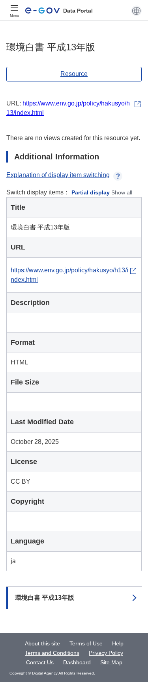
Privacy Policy (106, 653)
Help (118, 643)
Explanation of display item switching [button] (58, 175)
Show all (121, 192)
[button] (136, 11)
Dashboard (77, 662)
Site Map (111, 662)
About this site (42, 643)
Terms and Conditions (52, 653)
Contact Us (40, 662)
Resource (74, 73)
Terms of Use (86, 643)
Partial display (90, 192)
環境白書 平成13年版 (44, 597)
